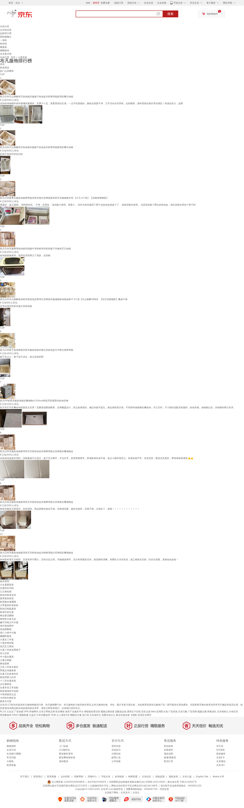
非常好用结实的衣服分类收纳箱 (16, 306)
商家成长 (211, 711)
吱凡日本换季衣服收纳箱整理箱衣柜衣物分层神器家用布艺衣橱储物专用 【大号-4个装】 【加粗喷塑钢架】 (54, 198)
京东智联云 (222, 711)
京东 (32, 15)
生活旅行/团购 (14, 753)
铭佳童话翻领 (7, 615)
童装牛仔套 (5, 701)
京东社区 (146, 776)
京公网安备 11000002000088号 (68, 782)
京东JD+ (220, 765)
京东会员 (148, 3)
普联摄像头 (5, 36)
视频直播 (23, 715)
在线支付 (116, 750)
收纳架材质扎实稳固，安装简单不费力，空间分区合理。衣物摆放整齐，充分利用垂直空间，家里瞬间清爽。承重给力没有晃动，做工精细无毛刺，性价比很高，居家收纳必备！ (89, 559)
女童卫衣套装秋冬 (9, 674)
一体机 (3, 40)
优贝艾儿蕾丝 (7, 646)
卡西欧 (133, 715)
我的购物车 (212, 14)
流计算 (85, 715)
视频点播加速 (107, 711)
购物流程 (11, 746)
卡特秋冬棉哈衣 (8, 698)
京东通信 (221, 761)
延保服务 (221, 753)
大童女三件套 (7, 639)
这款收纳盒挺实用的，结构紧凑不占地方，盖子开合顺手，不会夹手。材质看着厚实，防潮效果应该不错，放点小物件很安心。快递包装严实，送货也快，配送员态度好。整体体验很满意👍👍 (96, 458)
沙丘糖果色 (5, 684)
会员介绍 (11, 750)
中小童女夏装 (7, 656)
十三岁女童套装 (8, 680)
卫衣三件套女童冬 (9, 667)
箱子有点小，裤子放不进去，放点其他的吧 (21, 357)
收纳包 (3, 43)
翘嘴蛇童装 (5, 636)
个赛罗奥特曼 (7, 643)
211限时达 (64, 750)
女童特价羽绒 (7, 588)
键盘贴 (3, 47)
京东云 (136, 792)
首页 (13, 57)
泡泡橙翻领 (5, 629)
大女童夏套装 (7, 584)
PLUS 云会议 (7, 711)
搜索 (170, 13)
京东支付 (125, 792)
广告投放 (172, 711)
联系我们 (38, 776)
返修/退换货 (170, 757)
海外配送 (63, 761)
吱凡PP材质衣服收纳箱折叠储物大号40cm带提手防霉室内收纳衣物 (34, 400)
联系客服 (11, 765)
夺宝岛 (219, 746)
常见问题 (11, 757)
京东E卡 (220, 757)
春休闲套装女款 (8, 595)
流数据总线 (120, 711)
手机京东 (178, 3)
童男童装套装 (7, 598)
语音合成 (145, 711)
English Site (202, 776)
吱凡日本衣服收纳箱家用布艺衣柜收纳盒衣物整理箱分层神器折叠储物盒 (36, 451)
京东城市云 (95, 715)
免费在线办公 (108, 715)
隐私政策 (173, 776)
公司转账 (116, 761)
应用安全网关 (144, 715)
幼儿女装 (4, 653)
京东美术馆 (5, 54)
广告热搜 (18, 711)
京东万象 (182, 711)
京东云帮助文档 (47, 711)
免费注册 (105, 3)
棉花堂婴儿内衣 (8, 677)
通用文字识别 (134, 711)
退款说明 (168, 753)
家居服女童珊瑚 (8, 602)
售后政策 (168, 746)
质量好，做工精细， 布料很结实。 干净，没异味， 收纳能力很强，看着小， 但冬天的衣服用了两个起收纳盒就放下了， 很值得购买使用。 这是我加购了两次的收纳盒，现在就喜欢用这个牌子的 (98, 204)
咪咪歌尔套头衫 (8, 619)
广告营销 (192, 711)
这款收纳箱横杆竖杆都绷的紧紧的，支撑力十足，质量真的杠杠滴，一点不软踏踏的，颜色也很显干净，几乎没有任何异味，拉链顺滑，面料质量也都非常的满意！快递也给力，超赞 (91, 103)
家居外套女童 (7, 612)
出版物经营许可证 (99, 785)
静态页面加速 (123, 715)
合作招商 (65, 776)
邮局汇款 (116, 757)
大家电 (10, 761)
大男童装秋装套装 (9, 605)
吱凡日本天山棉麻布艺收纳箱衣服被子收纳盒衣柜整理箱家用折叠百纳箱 (36, 96)
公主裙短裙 (5, 591)
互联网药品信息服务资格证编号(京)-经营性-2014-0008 (137, 782)
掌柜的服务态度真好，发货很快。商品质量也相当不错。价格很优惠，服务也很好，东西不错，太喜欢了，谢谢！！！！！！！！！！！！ (70, 509)
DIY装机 (220, 750)
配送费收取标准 (67, 757)
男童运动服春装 (8, 670)
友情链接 (119, 776)
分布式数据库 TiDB (46, 715)
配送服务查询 (66, 753)
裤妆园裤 (4, 663)
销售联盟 (132, 776)
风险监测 (160, 776)
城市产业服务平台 (74, 711)
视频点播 (202, 711)
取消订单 (168, 761)
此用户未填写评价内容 (11, 154)
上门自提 (63, 746)
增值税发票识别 (92, 711)
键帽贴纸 (4, 50)
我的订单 (118, 3)
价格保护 (168, 750)
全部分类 (4, 26)
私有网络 (60, 711)
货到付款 (116, 746)
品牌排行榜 (5, 33)
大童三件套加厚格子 (10, 650)
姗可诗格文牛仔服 (9, 622)
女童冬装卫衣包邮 (9, 687)
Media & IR (218, 776)
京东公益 (187, 776)
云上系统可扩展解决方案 (69, 715)
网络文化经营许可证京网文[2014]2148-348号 (134, 785)
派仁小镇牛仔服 (8, 632)
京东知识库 (5, 30)
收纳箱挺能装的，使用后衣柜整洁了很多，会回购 (25, 255)
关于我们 (24, 776)
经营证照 (164, 789)
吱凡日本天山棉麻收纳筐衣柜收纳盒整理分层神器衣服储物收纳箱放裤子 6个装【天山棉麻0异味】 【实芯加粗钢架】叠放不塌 (63, 299)
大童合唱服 (5, 660)
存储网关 (33, 711)
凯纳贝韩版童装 (8, 608)
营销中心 (92, 776)
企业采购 (161, 3)
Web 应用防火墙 (159, 711)
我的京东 (131, 3)
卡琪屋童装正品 (8, 694)
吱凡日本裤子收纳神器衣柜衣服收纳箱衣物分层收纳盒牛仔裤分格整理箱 (36, 350)
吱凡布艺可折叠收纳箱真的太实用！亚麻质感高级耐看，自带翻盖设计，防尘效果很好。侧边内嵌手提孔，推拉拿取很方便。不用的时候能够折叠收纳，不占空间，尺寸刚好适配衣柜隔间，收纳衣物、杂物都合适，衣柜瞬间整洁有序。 (118, 407)
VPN (26, 711)
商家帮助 (78, 776)
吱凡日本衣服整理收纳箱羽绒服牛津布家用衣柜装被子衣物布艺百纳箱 (35, 248)
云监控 (32, 715)
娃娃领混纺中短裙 (9, 691)
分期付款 (116, 753)
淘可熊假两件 (7, 626)
